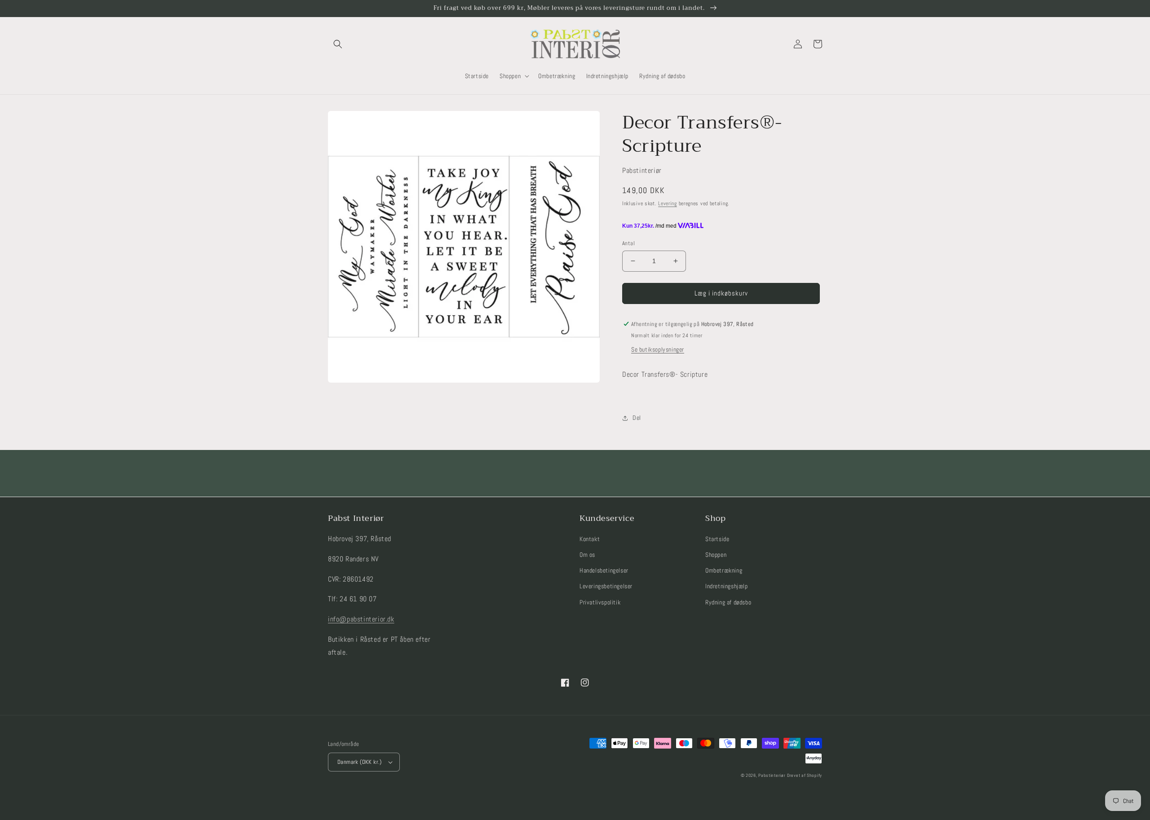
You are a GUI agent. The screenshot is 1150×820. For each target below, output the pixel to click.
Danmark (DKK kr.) (359, 762)
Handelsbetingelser (603, 570)
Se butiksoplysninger (657, 349)
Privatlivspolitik (599, 602)
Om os (587, 555)
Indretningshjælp (726, 586)
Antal (628, 243)
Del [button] (636, 418)
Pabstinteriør (771, 775)
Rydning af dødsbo (728, 602)
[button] (338, 44)
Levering (667, 203)
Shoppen (715, 555)
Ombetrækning (723, 570)
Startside (717, 539)
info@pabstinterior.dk (361, 619)
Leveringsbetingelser (605, 586)
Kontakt (589, 539)
